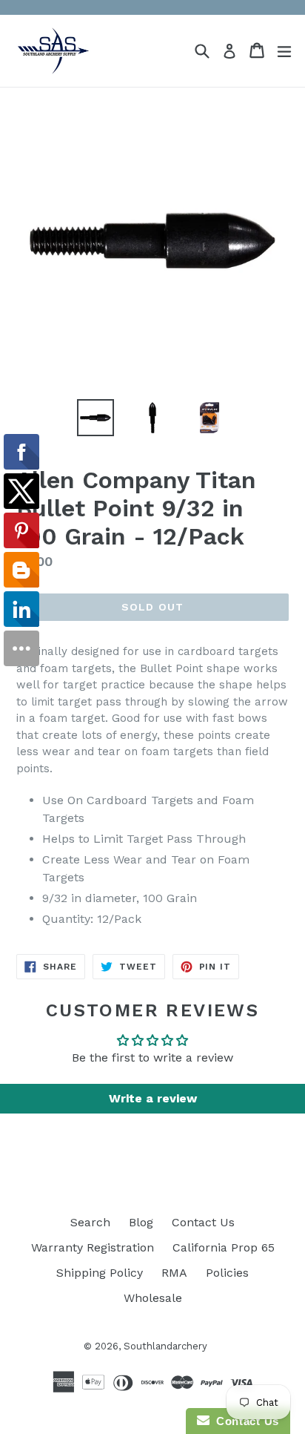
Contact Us (203, 1222)
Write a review (153, 1098)
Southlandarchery (165, 1346)
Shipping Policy (99, 1273)
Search (90, 1222)
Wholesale (153, 1298)
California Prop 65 (223, 1247)
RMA (174, 1273)
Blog (141, 1222)
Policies (227, 1273)
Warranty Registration (92, 1247)
